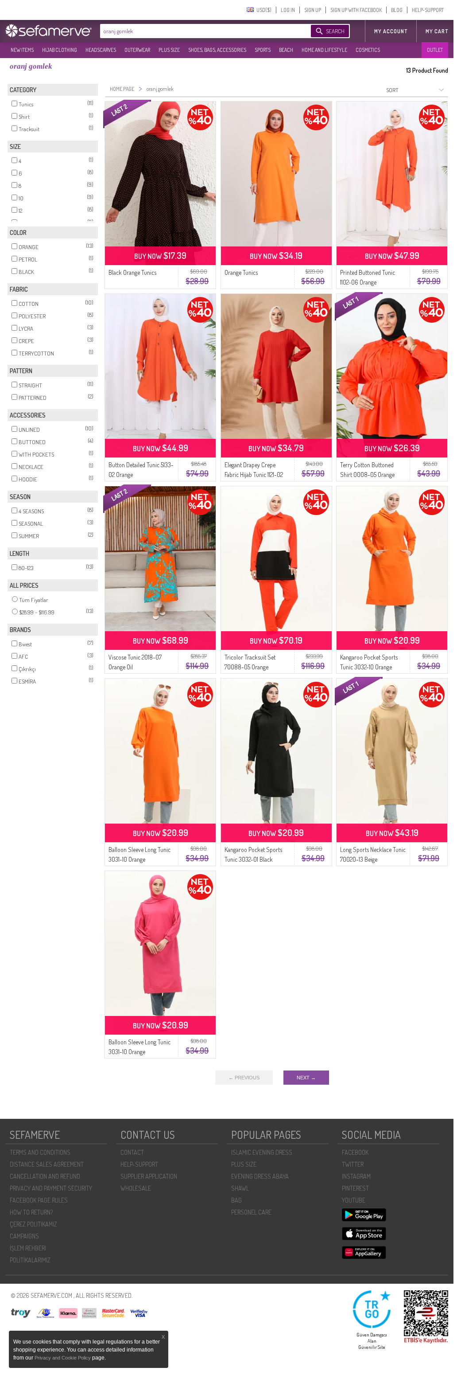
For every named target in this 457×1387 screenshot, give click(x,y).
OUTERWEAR (137, 50)
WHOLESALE (135, 1188)
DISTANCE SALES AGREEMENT (47, 1164)
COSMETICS (368, 50)
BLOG (397, 10)
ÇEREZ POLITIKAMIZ (33, 1224)
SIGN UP (312, 10)
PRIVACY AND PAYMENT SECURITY (51, 1188)
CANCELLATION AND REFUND (45, 1176)
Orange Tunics (241, 272)
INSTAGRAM (356, 1176)
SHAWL (240, 1188)
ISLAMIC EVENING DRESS (261, 1152)
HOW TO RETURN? (31, 1212)
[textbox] (196, 31)
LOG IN (288, 10)
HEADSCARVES (100, 50)
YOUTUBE (353, 1200)
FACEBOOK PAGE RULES (39, 1200)
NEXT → (306, 1077)
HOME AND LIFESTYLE (324, 50)
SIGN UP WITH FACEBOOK (356, 10)
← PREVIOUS (243, 1077)
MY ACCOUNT (390, 31)
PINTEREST (355, 1188)
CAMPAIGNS (24, 1236)
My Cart (437, 31)
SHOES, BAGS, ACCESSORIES (217, 50)
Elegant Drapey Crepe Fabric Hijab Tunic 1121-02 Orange (254, 474)
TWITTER (353, 1164)
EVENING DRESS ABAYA (260, 1176)
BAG (236, 1200)
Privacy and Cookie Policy (63, 1357)
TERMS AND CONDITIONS (40, 1152)
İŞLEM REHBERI (28, 1248)
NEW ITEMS (22, 50)
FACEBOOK (355, 1152)
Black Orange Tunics (132, 272)
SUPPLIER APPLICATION (148, 1176)
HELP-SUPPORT (428, 10)
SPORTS (263, 50)
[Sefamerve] (50, 30)
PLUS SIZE (169, 50)
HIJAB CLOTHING (59, 50)
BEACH (286, 50)
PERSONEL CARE (251, 1212)
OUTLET (435, 50)
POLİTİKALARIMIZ (30, 1260)
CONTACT (132, 1152)
